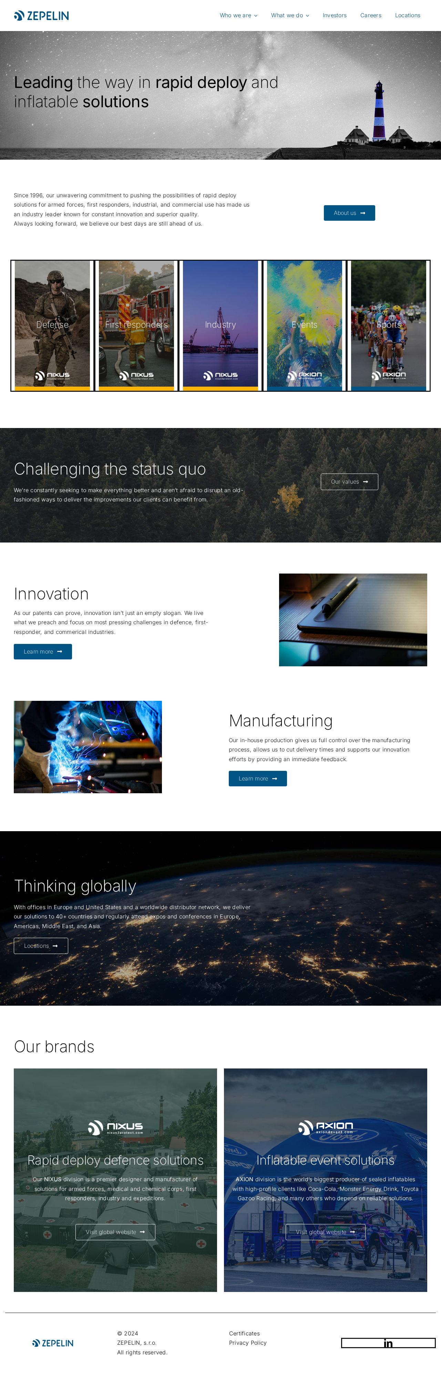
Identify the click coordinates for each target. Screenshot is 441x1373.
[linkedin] (388, 1343)
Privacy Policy (248, 1342)
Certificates (244, 1333)
